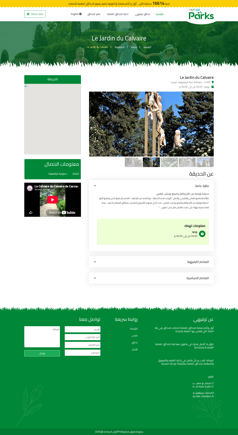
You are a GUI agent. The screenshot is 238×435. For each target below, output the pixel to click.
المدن (135, 335)
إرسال (42, 353)
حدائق (135, 342)
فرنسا (134, 46)
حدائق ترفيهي (142, 14)
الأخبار (135, 349)
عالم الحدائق (94, 14)
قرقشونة (120, 46)
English (75, 14)
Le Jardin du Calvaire (97, 46)
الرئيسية (160, 14)
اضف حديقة (37, 14)
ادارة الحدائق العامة (118, 14)
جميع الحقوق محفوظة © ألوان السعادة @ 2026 (119, 431)
